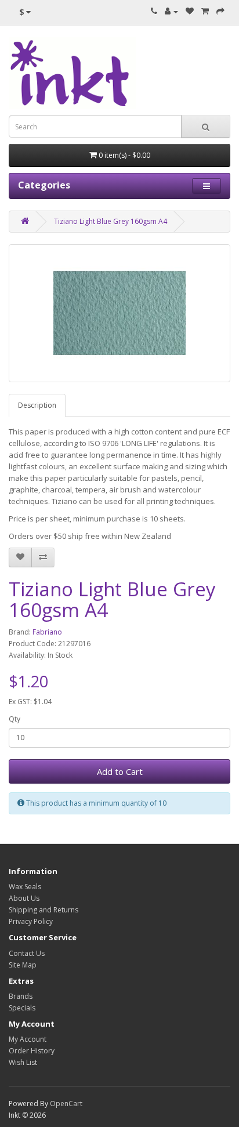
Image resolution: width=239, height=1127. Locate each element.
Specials (22, 1008)
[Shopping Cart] (205, 11)
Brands (20, 996)
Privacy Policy (31, 921)
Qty (14, 719)
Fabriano (47, 632)
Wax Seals (25, 887)
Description (37, 405)
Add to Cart (120, 771)
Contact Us (27, 953)
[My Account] (171, 11)
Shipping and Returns (43, 910)
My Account (27, 1039)
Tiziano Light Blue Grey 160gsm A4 (110, 221)
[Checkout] (220, 11)
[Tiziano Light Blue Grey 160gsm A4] (119, 313)
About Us (24, 898)
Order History (32, 1051)
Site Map (23, 965)
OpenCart (66, 1103)
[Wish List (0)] (190, 11)
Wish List (23, 1062)
